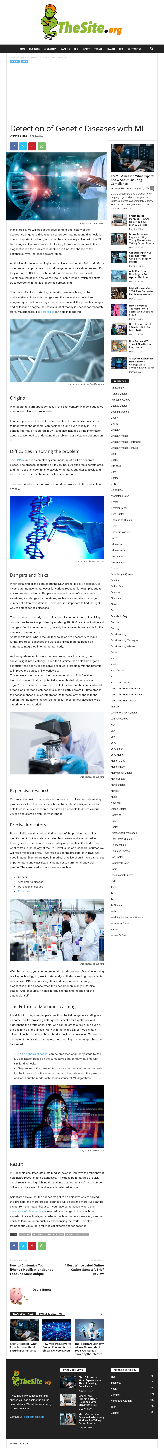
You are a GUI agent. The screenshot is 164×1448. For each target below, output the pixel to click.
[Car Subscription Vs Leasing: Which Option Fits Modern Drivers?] (119, 257)
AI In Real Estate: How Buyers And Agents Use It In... (139, 274)
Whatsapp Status (120, 923)
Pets (113, 821)
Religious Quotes (120, 851)
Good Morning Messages (124, 640)
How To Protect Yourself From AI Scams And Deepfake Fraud (141, 310)
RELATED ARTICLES (23, 1313)
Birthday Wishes (119, 435)
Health (110, 48)
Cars (113, 472)
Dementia (24, 891)
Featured (116, 592)
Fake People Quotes (122, 574)
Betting (114, 423)
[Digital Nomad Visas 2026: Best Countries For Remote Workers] (119, 293)
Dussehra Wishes (120, 532)
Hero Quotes (118, 670)
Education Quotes (120, 550)
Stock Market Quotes (122, 875)
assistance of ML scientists (27, 1211)
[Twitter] (23, 146)
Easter (114, 538)
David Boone (20, 135)
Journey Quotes (119, 718)
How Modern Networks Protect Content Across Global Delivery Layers (56, 1347)
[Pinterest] (32, 146)
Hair (113, 658)
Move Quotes (118, 778)
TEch (85, 1234)
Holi (113, 676)
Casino (115, 478)
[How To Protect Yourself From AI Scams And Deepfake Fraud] (119, 310)
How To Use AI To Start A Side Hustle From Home (140, 344)
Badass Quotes (119, 405)
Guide (114, 652)
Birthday (115, 429)
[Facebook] (14, 146)
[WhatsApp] (42, 146)
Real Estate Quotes (121, 839)
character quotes (120, 496)
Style (113, 881)
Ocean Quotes (118, 809)
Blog (113, 454)
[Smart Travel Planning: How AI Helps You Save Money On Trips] (119, 220)
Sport (86, 48)
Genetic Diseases (55, 1234)
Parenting (116, 815)
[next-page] (102, 1314)
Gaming (65, 48)
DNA (18, 460)
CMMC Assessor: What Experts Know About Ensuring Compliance (23, 1347)
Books (114, 460)
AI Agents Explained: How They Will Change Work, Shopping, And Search (141, 363)
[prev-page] (97, 1314)
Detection (25, 1234)
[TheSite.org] (82, 22)
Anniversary (117, 387)
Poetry (114, 827)
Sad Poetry (117, 857)
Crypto (114, 502)
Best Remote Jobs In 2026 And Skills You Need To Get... (140, 327)
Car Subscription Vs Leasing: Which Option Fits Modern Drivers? (140, 257)
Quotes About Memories (124, 833)
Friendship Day (119, 616)
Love (113, 742)
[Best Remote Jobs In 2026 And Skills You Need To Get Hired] (119, 329)
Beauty (114, 417)
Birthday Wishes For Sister (125, 447)
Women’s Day (118, 935)
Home (22, 48)
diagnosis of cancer (36, 1053)
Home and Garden (121, 682)
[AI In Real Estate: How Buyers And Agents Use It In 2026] (119, 276)
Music (114, 797)
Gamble (115, 622)
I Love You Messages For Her (127, 688)
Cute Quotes (117, 514)
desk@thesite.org (34, 1416)
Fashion (115, 580)
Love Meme (117, 754)
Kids (113, 724)
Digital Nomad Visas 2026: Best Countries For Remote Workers (141, 291)
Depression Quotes (121, 520)
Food (113, 610)
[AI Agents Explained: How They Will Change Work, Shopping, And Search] (119, 363)
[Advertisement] (82, 93)
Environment (118, 562)
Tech (76, 48)
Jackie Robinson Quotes (124, 712)
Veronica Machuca (121, 188)
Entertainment (118, 556)
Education (50, 48)
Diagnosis (38, 1234)
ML (78, 1234)
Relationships (118, 845)
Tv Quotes (116, 905)
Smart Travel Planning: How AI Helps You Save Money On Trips (139, 220)
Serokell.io (47, 311)
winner (114, 929)
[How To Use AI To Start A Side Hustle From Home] (119, 346)
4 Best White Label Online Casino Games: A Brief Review (84, 1269)
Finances (116, 598)
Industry (115, 706)
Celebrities (117, 490)
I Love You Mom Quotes (124, 700)
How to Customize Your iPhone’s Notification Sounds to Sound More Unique (31, 1269)
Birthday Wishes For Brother (126, 441)
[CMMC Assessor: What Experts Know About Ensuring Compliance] (24, 1330)
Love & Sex (117, 748)
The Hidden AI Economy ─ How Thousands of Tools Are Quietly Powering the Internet (89, 1349)
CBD (113, 484)
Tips (121, 48)
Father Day (117, 586)
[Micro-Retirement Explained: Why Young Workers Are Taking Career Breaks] (119, 239)
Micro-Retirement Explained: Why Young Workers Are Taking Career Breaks (141, 238)
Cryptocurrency (119, 508)
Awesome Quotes (120, 399)
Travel (98, 48)
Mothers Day (118, 766)
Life (113, 736)
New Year (116, 803)
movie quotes (118, 784)
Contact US (134, 48)
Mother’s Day (118, 760)
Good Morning (118, 634)
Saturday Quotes (120, 863)
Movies (115, 790)
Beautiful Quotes (120, 411)
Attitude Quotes (119, 393)
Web (113, 911)
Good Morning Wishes (123, 646)
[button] (151, 49)
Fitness (115, 604)
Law (113, 730)
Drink (114, 526)
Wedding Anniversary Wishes (127, 917)
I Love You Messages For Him (127, 694)
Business (34, 48)
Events (114, 568)
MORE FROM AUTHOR (50, 1313)
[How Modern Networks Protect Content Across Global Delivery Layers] (56, 1330)
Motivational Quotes (121, 772)
